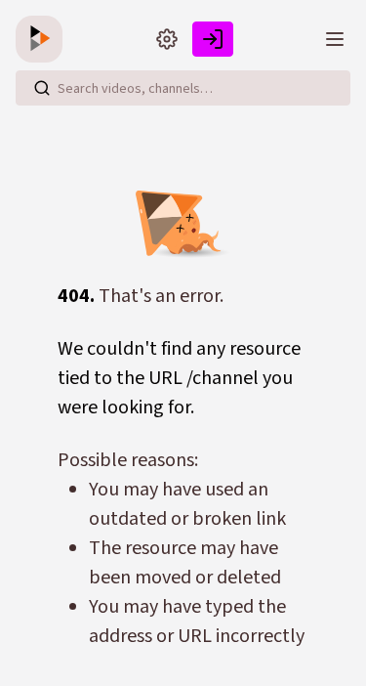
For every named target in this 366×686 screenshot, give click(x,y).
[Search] (42, 88)
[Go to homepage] (43, 39)
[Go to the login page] (212, 39)
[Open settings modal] (166, 39)
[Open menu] (334, 39)
